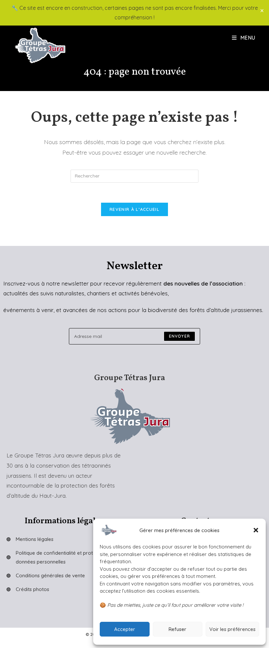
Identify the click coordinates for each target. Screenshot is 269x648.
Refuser (177, 629)
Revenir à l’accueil (134, 209)
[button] (256, 530)
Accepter (124, 629)
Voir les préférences (232, 629)
